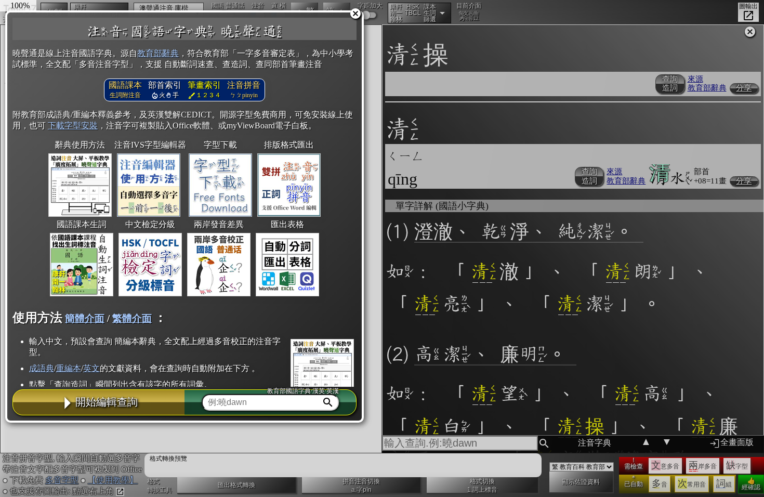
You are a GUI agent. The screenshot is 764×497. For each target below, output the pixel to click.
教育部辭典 (158, 53)
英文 (91, 368)
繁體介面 (132, 318)
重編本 (68, 368)
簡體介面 (84, 318)
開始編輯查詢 (106, 402)
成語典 (41, 368)
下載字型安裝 (73, 125)
